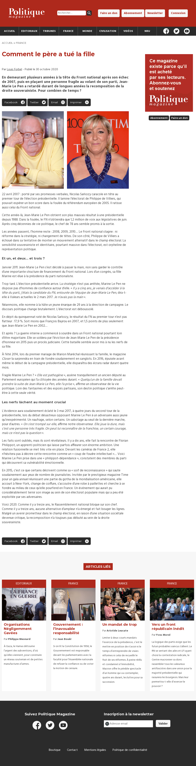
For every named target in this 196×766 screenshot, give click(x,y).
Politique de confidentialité (130, 750)
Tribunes (49, 31)
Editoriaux (29, 31)
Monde (87, 31)
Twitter (34, 102)
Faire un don (108, 13)
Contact (72, 750)
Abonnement (133, 13)
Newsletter (155, 13)
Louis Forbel (14, 69)
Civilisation (107, 31)
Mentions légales (95, 750)
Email (54, 102)
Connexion (178, 13)
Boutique (54, 750)
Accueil (9, 31)
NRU (147, 31)
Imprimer (76, 102)
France (68, 31)
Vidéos (128, 31)
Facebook (11, 102)
